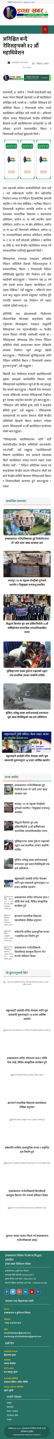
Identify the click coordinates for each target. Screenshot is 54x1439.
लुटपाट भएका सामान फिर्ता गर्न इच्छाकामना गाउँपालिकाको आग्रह (27, 1238)
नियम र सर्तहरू (12, 1411)
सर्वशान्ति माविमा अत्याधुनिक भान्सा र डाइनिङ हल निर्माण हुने (32, 934)
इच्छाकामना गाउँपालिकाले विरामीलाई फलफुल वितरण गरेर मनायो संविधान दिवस (30, 951)
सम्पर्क (9, 1419)
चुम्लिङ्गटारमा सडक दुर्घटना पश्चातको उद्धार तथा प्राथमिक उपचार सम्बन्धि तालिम (27, 673)
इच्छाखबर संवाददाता (19, 62)
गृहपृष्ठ (9, 1403)
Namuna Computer (33, 1434)
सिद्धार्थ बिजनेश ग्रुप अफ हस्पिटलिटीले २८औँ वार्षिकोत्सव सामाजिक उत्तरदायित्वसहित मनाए (27, 628)
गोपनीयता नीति (12, 1415)
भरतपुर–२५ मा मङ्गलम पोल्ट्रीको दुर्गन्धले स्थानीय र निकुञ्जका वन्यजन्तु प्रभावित (27, 582)
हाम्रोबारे (10, 1407)
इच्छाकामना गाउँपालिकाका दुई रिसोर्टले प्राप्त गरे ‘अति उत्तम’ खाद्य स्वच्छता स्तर (27, 541)
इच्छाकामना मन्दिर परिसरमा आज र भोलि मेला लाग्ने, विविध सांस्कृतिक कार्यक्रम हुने (32, 901)
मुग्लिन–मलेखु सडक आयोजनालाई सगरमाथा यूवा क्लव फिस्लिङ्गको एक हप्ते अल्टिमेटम (27, 715)
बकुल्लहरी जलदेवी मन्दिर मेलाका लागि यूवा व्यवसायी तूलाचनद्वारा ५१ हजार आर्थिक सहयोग (27, 758)
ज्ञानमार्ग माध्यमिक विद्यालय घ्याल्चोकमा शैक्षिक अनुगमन (28, 918)
